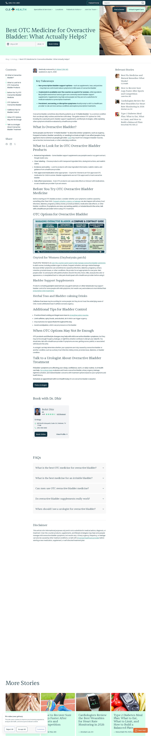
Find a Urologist (41, 385)
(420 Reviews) (61, 414)
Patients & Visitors (73, 9)
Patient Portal (94, 3)
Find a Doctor (119, 9)
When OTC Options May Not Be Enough (14, 118)
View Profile (61, 434)
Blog (7, 59)
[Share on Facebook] (7, 144)
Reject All (9, 729)
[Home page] (16, 9)
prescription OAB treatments (43, 291)
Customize (40, 729)
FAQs (37, 457)
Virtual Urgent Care (136, 9)
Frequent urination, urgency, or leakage (66, 201)
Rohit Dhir (48, 409)
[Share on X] (15, 144)
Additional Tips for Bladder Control (13, 111)
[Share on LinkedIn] (11, 144)
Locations (59, 9)
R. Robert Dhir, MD (61, 69)
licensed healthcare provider (88, 538)
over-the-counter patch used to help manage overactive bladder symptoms (78, 263)
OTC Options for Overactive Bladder (14, 103)
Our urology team (46, 370)
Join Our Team (90, 9)
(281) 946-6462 (42, 428)
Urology (14, 59)
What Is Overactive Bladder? (14, 76)
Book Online (53, 44)
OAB (69, 138)
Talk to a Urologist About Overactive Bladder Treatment (14, 127)
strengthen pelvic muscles (79, 315)
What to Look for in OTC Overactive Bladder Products (14, 85)
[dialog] (25, 723)
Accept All (22, 729)
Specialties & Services (42, 9)
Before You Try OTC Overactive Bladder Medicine (14, 94)
